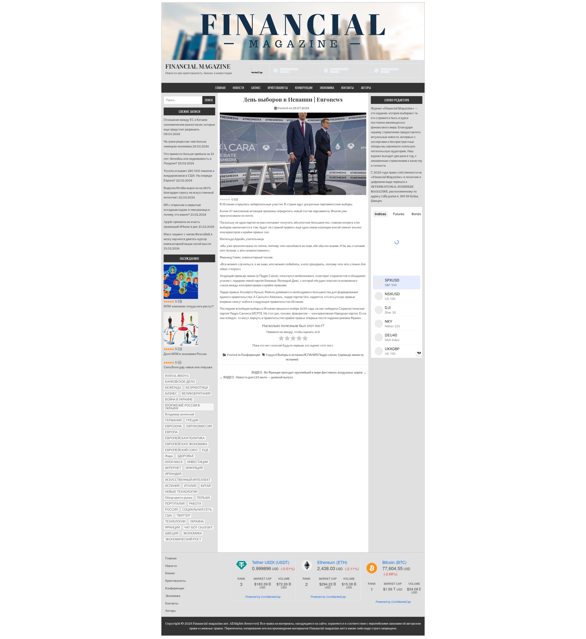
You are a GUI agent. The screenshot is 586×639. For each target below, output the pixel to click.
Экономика (327, 87)
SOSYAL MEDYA (177, 375)
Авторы (366, 87)
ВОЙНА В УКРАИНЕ (179, 399)
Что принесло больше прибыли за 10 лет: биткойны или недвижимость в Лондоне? (189, 158)
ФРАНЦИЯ (172, 527)
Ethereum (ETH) (332, 562)
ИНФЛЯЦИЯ (194, 468)
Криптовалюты (278, 87)
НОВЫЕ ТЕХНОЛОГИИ (181, 491)
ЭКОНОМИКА (192, 533)
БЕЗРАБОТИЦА (197, 387)
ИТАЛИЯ (190, 485)
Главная (220, 87)
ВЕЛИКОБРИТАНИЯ (196, 393)
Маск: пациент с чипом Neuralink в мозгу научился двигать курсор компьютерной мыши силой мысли (188, 239)
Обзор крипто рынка (178, 497)
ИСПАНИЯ (310, 355)
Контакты (347, 87)
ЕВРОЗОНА (173, 426)
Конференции (303, 87)
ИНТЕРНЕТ (173, 468)
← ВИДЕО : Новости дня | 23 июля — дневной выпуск (256, 377)
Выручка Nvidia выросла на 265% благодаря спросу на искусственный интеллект (189, 192)
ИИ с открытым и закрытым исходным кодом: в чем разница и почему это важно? (187, 209)
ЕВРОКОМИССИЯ (199, 426)
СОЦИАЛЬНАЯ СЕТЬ (197, 509)
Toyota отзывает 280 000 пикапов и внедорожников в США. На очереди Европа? (189, 175)
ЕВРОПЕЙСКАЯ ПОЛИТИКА (185, 438)
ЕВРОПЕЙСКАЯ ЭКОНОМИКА (186, 444)
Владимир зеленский (179, 414)
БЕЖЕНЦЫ (173, 387)
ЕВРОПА (171, 432)
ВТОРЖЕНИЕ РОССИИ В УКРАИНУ (182, 407)
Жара (169, 456)
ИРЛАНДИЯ (173, 474)
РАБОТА (195, 503)
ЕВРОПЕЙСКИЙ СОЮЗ (181, 450)
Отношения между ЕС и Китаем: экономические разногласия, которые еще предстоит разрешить (189, 124)
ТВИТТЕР (183, 515)
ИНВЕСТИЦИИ (197, 462)
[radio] (281, 339)
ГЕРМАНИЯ (173, 420)
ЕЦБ (205, 450)
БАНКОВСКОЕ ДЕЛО (180, 381)
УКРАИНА (197, 521)
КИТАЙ (206, 485)
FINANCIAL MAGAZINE (198, 66)
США (168, 515)
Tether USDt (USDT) (270, 562)
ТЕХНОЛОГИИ (175, 521)
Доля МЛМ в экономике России (185, 354)
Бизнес (255, 87)
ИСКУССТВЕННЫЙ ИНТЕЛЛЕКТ (187, 480)
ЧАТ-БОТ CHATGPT (198, 527)
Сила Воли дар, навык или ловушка (188, 367)
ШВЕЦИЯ (171, 533)
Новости (238, 87)
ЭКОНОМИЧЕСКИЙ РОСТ (183, 539)
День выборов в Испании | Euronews (293, 99)
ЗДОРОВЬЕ (185, 456)
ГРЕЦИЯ (192, 420)
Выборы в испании (290, 355)
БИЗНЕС (171, 393)
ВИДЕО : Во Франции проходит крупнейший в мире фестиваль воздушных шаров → (309, 372)
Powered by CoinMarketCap (263, 596)
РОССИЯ (171, 509)
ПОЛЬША (203, 497)
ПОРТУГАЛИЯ (174, 503)
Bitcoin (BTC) (394, 562)
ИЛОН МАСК (174, 462)
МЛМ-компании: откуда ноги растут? (189, 306)
